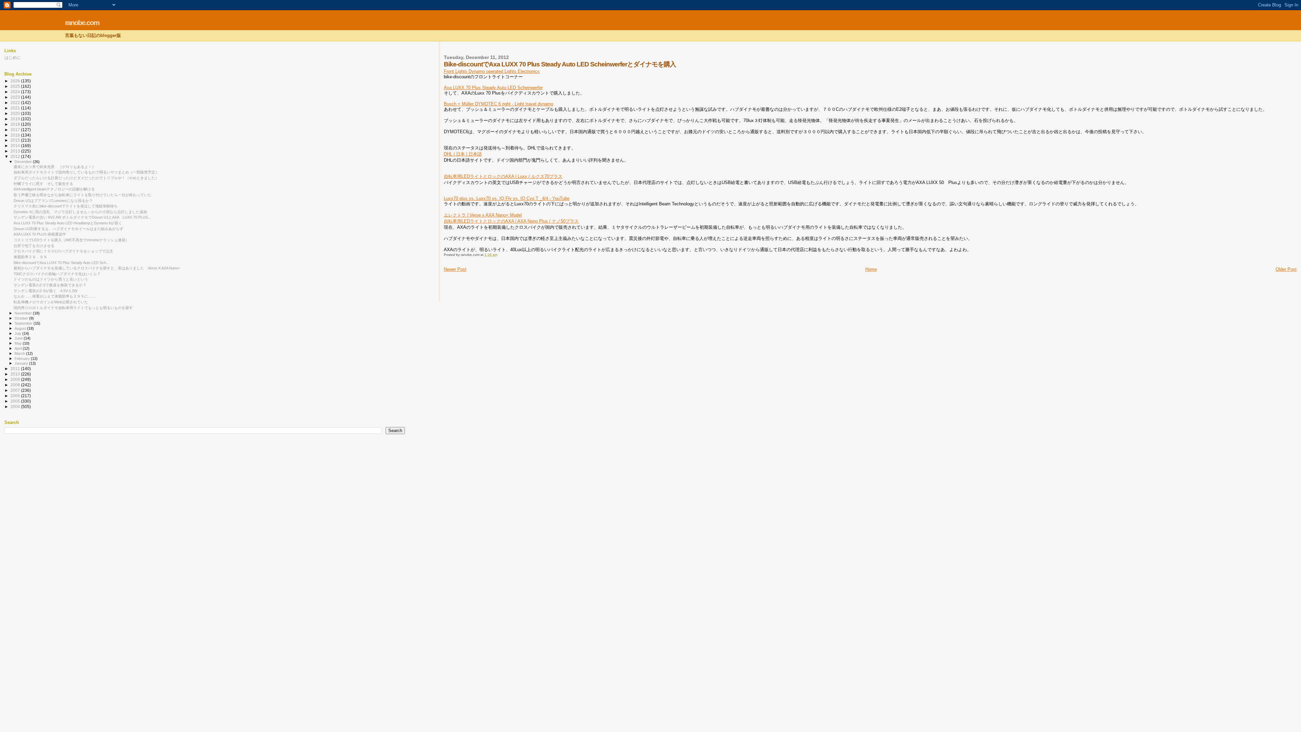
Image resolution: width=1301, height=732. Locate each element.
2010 (16, 374)
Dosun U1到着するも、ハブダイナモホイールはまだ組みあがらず (68, 229)
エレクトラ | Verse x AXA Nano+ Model (483, 215)
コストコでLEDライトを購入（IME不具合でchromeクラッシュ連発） (71, 240)
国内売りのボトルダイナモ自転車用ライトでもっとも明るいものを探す (73, 308)
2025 (16, 86)
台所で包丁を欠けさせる (34, 246)
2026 (16, 81)
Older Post (1286, 269)
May (19, 343)
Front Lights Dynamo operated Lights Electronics (492, 71)
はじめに (12, 57)
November (24, 313)
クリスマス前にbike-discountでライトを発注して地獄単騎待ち (66, 206)
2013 (16, 151)
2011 (16, 368)
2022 (16, 102)
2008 (16, 385)
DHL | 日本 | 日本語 (463, 154)
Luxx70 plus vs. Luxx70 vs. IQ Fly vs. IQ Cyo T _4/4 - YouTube (507, 198)
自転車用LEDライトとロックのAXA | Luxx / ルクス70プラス (503, 176)
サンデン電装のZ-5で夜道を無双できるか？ (50, 285)
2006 (16, 395)
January (22, 363)
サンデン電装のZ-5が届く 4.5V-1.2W (45, 291)
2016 (16, 135)
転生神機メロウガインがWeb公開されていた (51, 302)
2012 (16, 156)
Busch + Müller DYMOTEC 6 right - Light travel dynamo (498, 103)
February (23, 359)
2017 (16, 129)
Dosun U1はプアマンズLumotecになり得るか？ (53, 201)
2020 (16, 113)
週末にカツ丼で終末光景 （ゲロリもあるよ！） (55, 167)
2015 (16, 140)
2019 (16, 119)
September (24, 323)
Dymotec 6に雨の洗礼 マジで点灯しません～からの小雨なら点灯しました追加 (80, 212)
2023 (16, 97)
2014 (16, 145)
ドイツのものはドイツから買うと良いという (51, 279)
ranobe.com (82, 22)
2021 (16, 108)
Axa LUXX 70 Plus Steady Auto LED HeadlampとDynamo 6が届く (68, 223)
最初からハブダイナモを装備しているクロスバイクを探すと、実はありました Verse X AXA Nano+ (97, 268)
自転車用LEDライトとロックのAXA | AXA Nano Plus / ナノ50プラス (511, 221)
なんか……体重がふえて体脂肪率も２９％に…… (55, 296)
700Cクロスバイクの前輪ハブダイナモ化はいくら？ (57, 274)
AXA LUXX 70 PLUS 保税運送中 (40, 234)
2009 (16, 379)
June (19, 338)
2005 (16, 401)
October (22, 318)
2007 (16, 390)
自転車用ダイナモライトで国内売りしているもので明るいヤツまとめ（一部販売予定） (86, 172)
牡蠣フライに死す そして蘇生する (43, 184)
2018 (16, 124)
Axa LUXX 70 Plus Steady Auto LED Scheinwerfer (493, 87)
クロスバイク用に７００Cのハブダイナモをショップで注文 (63, 251)
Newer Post (455, 269)
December (24, 162)
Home (871, 269)
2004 (16, 406)
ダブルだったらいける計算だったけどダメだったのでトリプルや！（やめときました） (86, 178)
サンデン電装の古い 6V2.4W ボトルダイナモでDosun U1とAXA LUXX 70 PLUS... (82, 217)
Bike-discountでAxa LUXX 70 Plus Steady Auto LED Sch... (61, 263)
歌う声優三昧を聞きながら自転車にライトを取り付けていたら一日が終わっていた (82, 195)
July (18, 333)
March (20, 353)
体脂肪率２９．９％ (30, 257)
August (21, 328)
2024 (16, 91)
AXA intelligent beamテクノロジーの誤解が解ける (54, 189)
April (19, 348)
